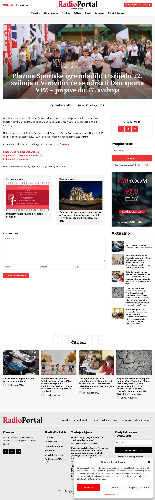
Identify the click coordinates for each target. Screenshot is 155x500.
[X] (128, 129)
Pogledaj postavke (139, 487)
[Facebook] (121, 129)
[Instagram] (12, 451)
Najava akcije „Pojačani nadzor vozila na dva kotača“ (138, 246)
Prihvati (88, 487)
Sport (87, 67)
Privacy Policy (144, 165)
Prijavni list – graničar (15, 159)
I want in (130, 158)
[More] (142, 129)
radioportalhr (63, 105)
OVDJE (66, 144)
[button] (148, 462)
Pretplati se (132, 450)
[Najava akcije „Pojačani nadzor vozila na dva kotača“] (118, 246)
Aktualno (70, 67)
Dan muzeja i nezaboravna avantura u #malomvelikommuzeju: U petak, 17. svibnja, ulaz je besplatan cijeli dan (80, 216)
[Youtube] (18, 451)
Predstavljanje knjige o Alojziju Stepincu (24, 215)
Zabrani (113, 487)
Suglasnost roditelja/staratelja (21, 152)
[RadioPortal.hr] (78, 4)
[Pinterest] (135, 129)
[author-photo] (5, 385)
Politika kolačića (111, 494)
